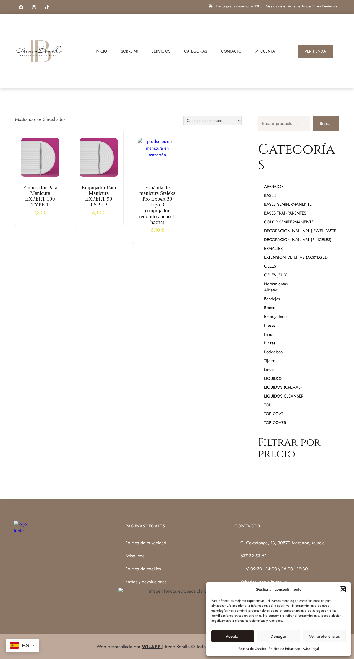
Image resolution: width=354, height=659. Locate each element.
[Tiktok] (47, 7)
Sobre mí (129, 51)
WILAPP (151, 646)
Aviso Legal (311, 648)
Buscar (326, 123)
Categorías (195, 51)
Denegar (278, 636)
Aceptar (233, 636)
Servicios (161, 51)
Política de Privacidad (284, 648)
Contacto (231, 51)
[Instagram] (34, 7)
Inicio (101, 51)
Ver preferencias (324, 636)
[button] (343, 589)
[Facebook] (21, 7)
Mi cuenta (265, 51)
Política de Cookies (252, 648)
